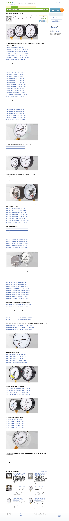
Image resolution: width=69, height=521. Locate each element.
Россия (59, 513)
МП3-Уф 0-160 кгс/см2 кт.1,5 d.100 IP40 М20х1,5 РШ (16, 88)
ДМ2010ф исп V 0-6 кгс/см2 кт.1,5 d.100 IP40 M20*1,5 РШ (17, 218)
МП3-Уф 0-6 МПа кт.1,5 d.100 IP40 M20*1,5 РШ (15, 76)
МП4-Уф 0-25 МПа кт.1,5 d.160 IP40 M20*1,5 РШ (15, 109)
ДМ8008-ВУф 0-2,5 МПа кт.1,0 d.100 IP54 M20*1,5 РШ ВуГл (17, 280)
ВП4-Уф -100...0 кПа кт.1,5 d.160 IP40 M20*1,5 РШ (15, 119)
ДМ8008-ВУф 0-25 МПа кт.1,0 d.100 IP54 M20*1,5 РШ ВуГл (17, 282)
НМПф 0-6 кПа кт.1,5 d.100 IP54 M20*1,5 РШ (14, 419)
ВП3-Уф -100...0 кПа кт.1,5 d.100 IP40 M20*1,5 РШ (15, 96)
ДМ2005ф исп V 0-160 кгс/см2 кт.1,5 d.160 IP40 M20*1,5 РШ (17, 243)
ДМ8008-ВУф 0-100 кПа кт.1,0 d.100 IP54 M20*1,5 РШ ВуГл (17, 275)
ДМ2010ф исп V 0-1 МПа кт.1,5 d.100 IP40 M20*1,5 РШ (16, 208)
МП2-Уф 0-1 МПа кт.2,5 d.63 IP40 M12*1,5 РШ (15, 47)
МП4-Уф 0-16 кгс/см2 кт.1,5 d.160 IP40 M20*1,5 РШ (16, 117)
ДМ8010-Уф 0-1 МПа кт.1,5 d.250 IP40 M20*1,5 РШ (16, 354)
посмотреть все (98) (44, 471)
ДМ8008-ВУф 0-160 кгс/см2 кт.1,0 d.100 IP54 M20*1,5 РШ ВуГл (18, 290)
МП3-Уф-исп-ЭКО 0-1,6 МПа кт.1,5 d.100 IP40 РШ (15, 150)
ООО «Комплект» (53, 27)
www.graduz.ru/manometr (55, 31)
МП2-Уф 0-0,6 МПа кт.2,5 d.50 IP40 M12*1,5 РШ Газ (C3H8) (17, 57)
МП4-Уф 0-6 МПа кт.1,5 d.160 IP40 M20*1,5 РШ (15, 107)
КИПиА (54, 17)
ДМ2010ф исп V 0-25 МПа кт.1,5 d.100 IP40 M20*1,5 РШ (17, 214)
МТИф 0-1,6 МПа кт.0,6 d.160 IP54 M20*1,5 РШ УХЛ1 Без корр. (18, 394)
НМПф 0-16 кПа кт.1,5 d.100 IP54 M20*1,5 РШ (15, 423)
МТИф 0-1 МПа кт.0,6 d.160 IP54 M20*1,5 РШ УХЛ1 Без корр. (18, 392)
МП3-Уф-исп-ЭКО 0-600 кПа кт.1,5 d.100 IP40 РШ (15, 146)
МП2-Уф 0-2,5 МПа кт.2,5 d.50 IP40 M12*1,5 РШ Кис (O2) (17, 53)
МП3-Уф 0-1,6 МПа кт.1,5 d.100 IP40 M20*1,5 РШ (15, 72)
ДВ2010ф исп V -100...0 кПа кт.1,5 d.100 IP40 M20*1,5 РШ (17, 222)
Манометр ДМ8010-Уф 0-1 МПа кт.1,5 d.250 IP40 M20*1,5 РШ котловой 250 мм (18, 499)
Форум (21, 515)
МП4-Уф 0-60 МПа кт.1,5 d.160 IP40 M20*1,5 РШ (15, 113)
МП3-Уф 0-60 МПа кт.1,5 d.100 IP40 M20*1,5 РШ (15, 82)
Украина (59, 515)
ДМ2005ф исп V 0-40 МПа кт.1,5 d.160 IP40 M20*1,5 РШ (17, 241)
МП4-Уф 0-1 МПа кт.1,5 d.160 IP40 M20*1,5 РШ (15, 102)
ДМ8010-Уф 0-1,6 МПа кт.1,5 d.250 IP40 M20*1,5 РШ (16, 356)
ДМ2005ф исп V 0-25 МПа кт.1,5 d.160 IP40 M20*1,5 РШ (17, 239)
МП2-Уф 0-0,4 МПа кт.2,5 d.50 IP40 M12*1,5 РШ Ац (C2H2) (17, 49)
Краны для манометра (56, 21)
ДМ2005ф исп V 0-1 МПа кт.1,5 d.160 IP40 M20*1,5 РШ (16, 232)
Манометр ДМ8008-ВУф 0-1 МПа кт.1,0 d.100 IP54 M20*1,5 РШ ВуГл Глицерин (19, 474)
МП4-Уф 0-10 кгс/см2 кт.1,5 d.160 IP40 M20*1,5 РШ (16, 115)
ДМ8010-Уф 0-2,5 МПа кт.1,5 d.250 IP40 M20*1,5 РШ (16, 358)
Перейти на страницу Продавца (13, 465)
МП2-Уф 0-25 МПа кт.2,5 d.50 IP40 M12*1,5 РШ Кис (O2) (17, 55)
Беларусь (59, 516)
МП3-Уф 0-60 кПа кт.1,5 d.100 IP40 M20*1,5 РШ (15, 65)
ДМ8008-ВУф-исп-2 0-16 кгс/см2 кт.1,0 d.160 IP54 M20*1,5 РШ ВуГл (19, 317)
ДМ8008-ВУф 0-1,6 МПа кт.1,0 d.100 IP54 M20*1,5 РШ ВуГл (17, 278)
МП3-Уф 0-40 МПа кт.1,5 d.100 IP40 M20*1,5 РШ (15, 80)
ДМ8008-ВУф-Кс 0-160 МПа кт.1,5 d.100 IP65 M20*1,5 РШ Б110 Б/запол (20, 329)
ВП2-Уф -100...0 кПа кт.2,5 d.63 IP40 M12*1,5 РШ (15, 59)
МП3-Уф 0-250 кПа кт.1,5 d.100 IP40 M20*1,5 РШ (15, 68)
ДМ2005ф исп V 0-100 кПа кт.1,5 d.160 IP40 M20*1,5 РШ (17, 228)
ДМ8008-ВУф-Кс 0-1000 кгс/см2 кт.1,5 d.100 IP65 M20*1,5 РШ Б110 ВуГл (20, 327)
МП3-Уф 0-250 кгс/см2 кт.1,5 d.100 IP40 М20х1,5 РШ (16, 90)
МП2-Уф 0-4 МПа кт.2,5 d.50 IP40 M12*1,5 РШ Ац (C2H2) (17, 51)
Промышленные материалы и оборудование (57, 14)
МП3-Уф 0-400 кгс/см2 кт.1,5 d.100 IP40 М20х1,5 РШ (16, 92)
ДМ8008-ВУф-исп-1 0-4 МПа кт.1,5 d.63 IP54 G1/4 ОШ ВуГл (17, 306)
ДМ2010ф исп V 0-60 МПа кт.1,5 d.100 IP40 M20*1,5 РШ (17, 216)
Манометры (58, 17)
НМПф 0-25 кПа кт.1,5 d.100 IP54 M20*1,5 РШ (15, 425)
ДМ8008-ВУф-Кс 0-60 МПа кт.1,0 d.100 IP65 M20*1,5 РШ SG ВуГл (19, 325)
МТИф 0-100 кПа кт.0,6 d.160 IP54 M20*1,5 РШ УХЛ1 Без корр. (18, 388)
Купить (43, 18)
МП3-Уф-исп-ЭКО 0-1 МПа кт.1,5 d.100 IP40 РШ (15, 148)
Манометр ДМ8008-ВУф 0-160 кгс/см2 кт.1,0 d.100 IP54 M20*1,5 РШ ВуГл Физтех (19, 486)
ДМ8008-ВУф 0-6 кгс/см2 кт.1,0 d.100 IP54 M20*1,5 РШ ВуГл (17, 288)
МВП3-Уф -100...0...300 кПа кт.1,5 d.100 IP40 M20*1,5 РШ (17, 94)
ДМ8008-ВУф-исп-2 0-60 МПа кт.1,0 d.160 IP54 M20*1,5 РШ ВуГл (18, 315)
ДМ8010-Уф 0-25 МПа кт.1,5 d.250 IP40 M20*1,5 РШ (16, 360)
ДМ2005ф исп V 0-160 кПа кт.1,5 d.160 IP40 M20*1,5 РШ (17, 230)
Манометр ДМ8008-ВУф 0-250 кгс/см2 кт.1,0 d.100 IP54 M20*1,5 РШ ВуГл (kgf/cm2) (40, 474)
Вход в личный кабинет (59, 3)
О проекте (21, 513)
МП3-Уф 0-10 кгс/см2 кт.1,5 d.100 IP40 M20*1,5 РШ (16, 84)
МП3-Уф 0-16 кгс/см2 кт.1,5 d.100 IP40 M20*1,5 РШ (16, 86)
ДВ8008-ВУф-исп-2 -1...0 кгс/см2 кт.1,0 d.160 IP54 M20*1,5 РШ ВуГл (19, 319)
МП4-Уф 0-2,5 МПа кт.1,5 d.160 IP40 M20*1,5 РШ (15, 105)
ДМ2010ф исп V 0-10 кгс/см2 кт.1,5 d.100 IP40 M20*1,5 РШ (17, 220)
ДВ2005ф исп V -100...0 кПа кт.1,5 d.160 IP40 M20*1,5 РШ (17, 247)
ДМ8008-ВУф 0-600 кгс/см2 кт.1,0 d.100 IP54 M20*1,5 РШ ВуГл (18, 294)
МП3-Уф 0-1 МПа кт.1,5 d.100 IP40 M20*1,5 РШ (15, 70)
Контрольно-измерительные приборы (56, 20)
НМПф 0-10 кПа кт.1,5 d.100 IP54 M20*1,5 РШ (15, 421)
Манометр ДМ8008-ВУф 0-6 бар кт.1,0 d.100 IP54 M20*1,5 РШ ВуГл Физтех (40, 486)
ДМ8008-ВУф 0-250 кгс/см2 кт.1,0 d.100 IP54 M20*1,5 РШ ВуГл (18, 292)
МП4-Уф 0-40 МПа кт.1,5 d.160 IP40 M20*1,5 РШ (15, 111)
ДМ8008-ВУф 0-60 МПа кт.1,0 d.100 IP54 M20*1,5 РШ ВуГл (17, 286)
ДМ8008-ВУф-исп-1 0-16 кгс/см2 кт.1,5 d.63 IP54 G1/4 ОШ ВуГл (18, 304)
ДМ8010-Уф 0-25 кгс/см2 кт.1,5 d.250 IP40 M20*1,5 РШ (16, 362)
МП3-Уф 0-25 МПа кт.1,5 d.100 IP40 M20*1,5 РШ (15, 78)
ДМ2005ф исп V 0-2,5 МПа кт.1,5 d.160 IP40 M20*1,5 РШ (17, 235)
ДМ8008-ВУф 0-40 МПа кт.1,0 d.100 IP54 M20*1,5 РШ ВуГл (17, 284)
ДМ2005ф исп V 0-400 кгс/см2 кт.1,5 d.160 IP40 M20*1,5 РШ (17, 245)
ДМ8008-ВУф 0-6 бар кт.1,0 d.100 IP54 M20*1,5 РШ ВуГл (17, 296)
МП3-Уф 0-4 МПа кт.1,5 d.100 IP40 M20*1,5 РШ (15, 74)
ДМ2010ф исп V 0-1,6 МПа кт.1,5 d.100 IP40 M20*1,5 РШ (17, 210)
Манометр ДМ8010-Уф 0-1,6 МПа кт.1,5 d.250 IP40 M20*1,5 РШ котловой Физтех (40, 499)
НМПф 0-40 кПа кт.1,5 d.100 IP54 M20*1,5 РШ (15, 427)
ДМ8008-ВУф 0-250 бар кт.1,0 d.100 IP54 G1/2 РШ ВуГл (17, 298)
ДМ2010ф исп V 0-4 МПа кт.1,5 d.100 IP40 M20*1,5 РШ (16, 212)
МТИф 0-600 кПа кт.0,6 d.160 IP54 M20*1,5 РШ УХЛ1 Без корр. (18, 390)
